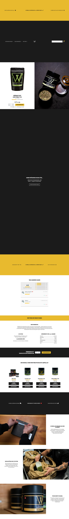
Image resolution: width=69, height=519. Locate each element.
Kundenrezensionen (20, 99)
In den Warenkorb (19, 104)
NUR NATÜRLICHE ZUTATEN (52, 403)
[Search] (61, 41)
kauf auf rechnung (51, 264)
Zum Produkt (14, 386)
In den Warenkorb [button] (13, 384)
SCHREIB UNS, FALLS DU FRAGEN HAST (57, 10)
